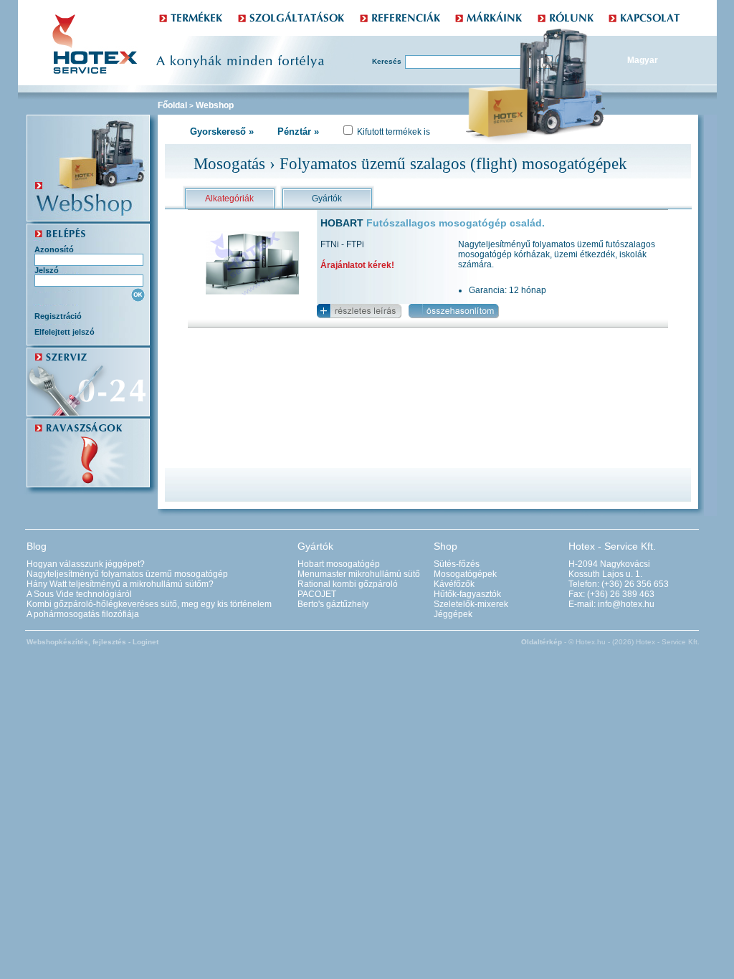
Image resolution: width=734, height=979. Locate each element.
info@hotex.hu (626, 604)
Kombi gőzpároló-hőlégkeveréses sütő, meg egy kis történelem (149, 604)
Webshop (215, 105)
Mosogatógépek (465, 574)
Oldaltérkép (541, 642)
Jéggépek (453, 614)
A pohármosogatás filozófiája (83, 614)
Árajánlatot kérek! (357, 265)
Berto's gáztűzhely (332, 604)
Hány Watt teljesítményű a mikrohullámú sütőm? (120, 584)
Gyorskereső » (222, 131)
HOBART (432, 223)
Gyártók (327, 199)
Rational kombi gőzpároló (347, 584)
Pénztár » (298, 131)
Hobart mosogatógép (338, 564)
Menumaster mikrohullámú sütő (358, 574)
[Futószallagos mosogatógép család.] (252, 292)
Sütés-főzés (457, 564)
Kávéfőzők (454, 584)
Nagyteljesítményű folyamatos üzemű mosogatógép (127, 574)
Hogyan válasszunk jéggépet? (86, 564)
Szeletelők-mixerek (471, 604)
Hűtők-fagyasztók (467, 594)
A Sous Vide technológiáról (79, 594)
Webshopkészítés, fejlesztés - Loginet (92, 642)
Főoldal (172, 105)
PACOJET (316, 594)
